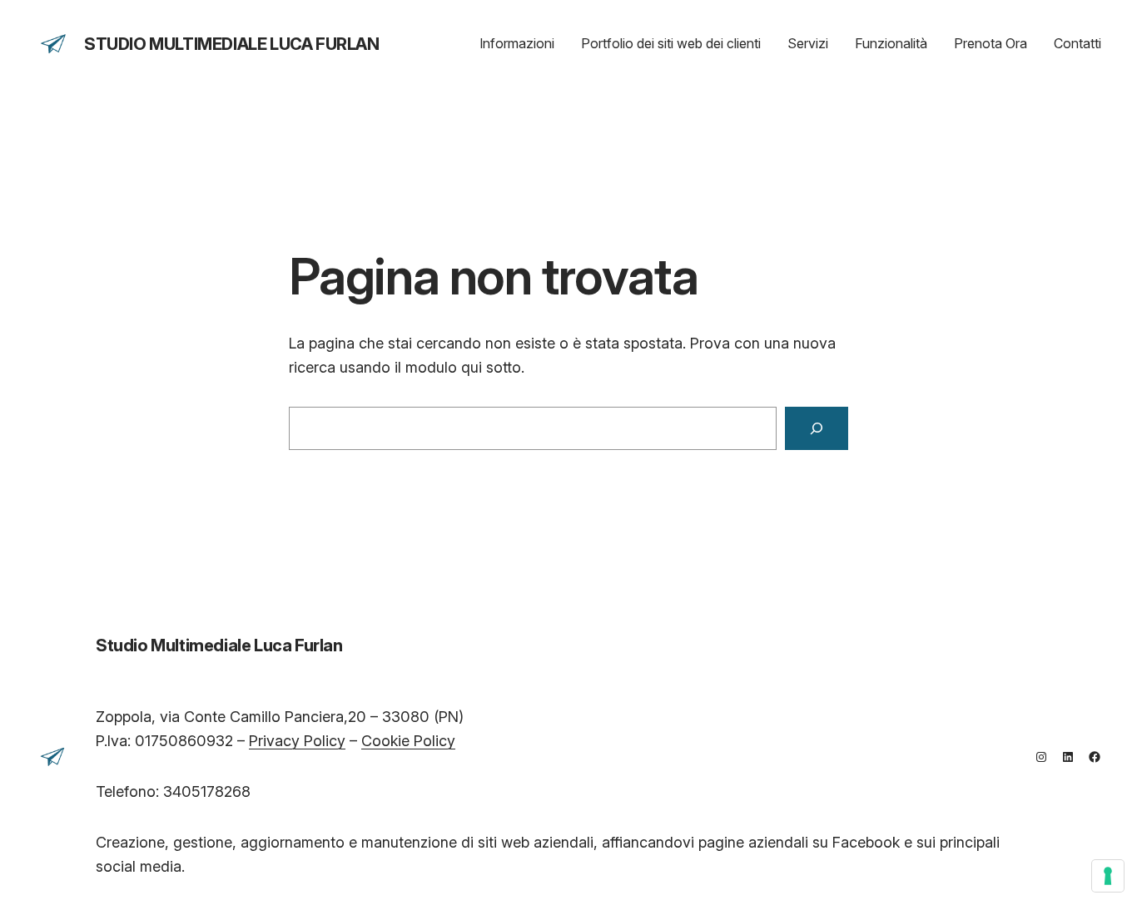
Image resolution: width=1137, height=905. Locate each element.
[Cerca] (816, 428)
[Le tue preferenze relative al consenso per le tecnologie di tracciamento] (1108, 876)
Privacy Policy (297, 740)
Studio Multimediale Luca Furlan (232, 44)
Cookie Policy (408, 740)
